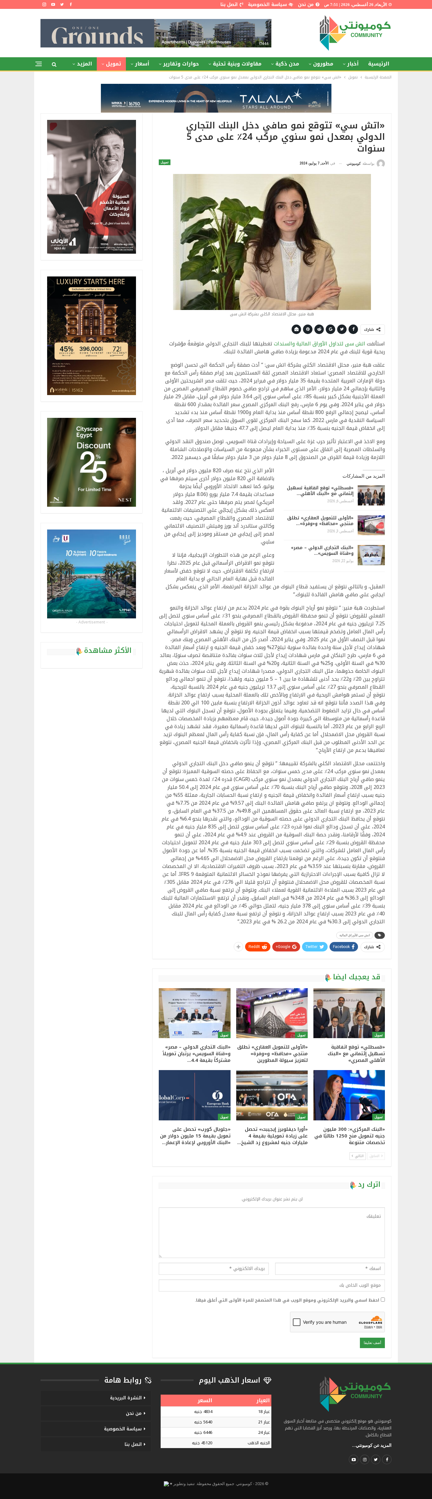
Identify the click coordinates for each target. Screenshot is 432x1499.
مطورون (323, 64)
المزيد (84, 64)
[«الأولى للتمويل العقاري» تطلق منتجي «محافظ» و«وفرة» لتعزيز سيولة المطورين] (371, 525)
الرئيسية (378, 64)
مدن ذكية (287, 64)
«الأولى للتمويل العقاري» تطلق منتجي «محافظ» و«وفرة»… (320, 521)
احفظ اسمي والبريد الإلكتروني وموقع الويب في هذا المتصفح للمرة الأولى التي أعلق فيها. (287, 1300)
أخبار (353, 64)
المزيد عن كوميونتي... (372, 1445)
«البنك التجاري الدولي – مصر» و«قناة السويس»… (322, 550)
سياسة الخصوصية (267, 4)
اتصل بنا (229, 4)
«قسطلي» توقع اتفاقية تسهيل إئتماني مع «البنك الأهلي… (320, 491)
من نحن (306, 4)
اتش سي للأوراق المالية (354, 935)
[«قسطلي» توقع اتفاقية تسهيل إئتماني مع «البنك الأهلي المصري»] (371, 495)
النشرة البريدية (126, 1398)
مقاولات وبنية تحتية (237, 64)
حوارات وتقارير (181, 64)
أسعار (142, 64)
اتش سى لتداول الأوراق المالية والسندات (319, 344)
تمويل (113, 64)
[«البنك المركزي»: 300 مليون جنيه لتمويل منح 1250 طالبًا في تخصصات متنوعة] (349, 1095)
